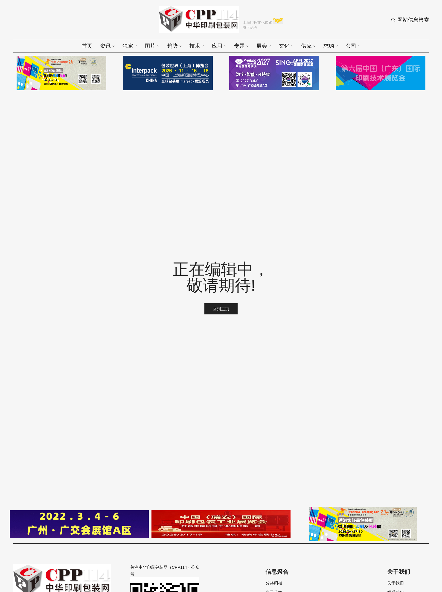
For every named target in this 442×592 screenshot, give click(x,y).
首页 (87, 46)
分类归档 (274, 583)
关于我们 (395, 583)
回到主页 (221, 309)
